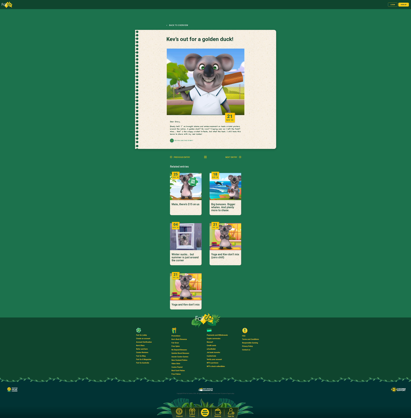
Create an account (143, 339)
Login (392, 4)
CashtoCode (211, 356)
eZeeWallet (211, 349)
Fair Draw (175, 343)
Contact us (246, 350)
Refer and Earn (142, 349)
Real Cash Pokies (178, 371)
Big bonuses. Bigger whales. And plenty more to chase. (223, 207)
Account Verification (144, 342)
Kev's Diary (140, 345)
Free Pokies (176, 374)
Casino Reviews (142, 352)
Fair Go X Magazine (143, 359)
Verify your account (214, 359)
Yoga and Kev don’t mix (186, 304)
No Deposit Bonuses (179, 350)
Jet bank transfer (213, 352)
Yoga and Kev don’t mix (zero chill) (225, 256)
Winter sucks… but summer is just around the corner (185, 257)
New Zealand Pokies (179, 360)
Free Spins (175, 346)
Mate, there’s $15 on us (185, 204)
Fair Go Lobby (141, 335)
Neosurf (210, 342)
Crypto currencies (213, 339)
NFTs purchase (212, 363)
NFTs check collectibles (216, 366)
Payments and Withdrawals (217, 335)
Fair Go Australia (142, 363)
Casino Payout (176, 367)
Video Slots (175, 364)
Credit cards (211, 345)
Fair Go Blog (141, 356)
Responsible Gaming (250, 343)
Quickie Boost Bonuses (180, 353)
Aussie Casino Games (179, 357)
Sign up (404, 4)
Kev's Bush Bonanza (179, 339)
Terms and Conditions (250, 339)
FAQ (243, 336)
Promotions (175, 336)
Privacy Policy (247, 346)
